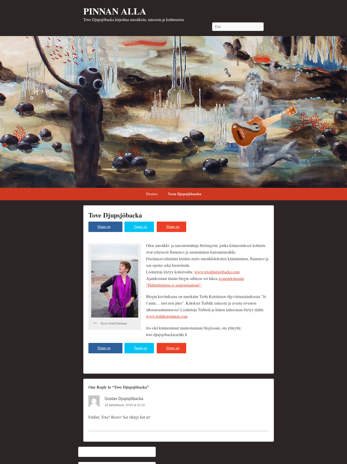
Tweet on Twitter (140, 228)
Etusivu (152, 194)
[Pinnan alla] (173, 112)
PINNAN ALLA (114, 11)
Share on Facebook (104, 228)
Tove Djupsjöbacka (184, 194)
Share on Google (172, 228)
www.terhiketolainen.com (166, 316)
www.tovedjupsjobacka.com (217, 271)
